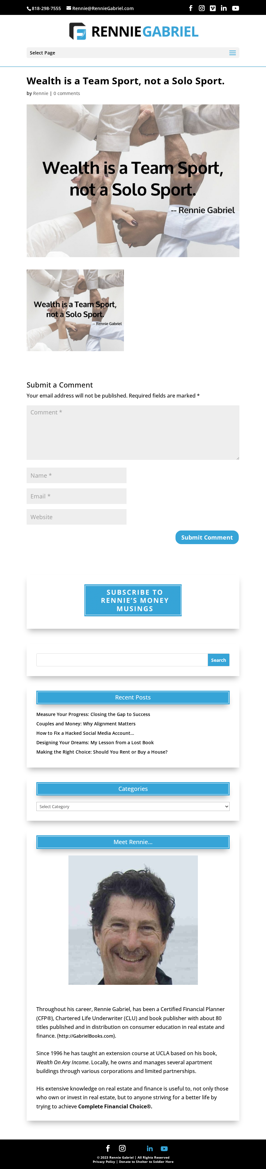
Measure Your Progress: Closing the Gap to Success (93, 714)
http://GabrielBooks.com (86, 1036)
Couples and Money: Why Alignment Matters (86, 724)
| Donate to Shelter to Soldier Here (145, 1161)
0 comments (67, 93)
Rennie (40, 93)
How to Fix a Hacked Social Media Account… (85, 733)
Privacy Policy (104, 1161)
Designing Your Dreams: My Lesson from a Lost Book (95, 742)
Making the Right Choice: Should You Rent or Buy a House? (101, 752)
